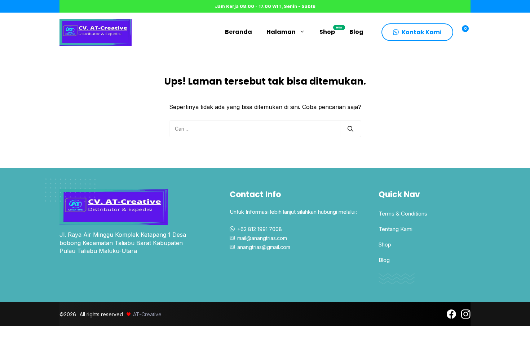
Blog (356, 32)
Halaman (281, 32)
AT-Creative (147, 314)
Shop (330, 31)
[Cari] (350, 129)
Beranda (238, 32)
